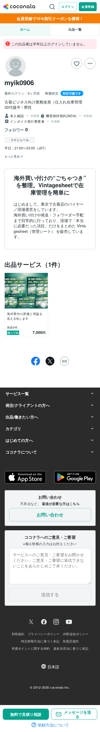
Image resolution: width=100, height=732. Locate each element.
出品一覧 (75, 29)
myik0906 (19, 82)
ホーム (25, 29)
